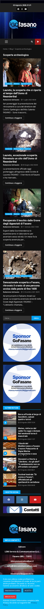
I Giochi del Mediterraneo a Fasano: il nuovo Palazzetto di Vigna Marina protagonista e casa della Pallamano (9, 449)
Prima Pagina (18, 149)
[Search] (32, 41)
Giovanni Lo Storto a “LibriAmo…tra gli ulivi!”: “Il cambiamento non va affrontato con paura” (9, 464)
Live (38, 42)
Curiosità (9, 84)
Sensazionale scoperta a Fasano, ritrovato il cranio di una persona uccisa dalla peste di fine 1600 (22, 265)
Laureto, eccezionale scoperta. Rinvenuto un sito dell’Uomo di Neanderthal (22, 138)
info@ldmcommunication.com (22, 566)
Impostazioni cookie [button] (12, 590)
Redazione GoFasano (11, 100)
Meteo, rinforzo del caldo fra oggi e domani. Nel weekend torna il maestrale (9, 433)
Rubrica (16, 84)
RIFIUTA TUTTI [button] (10, 597)
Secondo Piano (26, 84)
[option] (22, 419)
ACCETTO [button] (28, 590)
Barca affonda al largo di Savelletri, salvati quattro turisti (9, 418)
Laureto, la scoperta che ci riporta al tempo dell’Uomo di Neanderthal (22, 72)
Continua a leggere (13, 118)
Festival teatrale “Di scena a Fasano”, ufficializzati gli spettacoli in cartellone (9, 480)
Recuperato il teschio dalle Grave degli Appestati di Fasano (22, 203)
